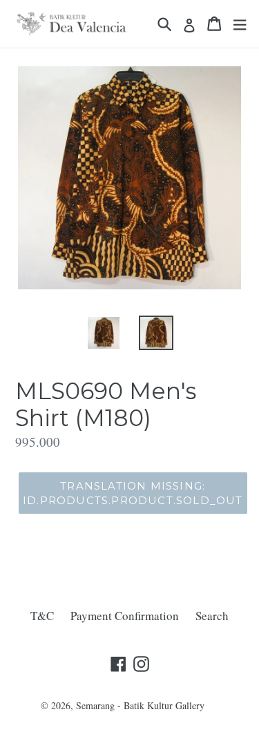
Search (212, 616)
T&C (42, 616)
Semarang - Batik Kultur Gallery (140, 705)
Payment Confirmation (124, 616)
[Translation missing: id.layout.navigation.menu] (240, 24)
